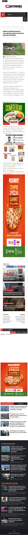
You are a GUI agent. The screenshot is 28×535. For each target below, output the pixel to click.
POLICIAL (8, 26)
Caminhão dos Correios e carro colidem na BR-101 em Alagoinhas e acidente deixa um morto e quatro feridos (17, 489)
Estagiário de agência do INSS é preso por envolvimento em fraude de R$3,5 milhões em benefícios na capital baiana (18, 424)
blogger (13, 332)
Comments (21, 403)
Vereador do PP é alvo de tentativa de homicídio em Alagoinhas (15, 520)
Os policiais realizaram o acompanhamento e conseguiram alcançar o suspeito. (13, 277)
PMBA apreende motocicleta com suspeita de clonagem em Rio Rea (13, 293)
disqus (18, 332)
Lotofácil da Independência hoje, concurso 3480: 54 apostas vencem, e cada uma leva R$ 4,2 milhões (17, 510)
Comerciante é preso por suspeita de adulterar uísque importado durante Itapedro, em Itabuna (14, 307)
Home (4, 26)
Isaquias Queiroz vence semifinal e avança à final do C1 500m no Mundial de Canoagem (18, 408)
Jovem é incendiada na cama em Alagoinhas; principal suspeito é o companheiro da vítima (17, 499)
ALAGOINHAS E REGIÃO (8, 273)
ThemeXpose (17, 533)
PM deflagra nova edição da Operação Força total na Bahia (18, 431)
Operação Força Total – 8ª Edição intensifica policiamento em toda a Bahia (18, 415)
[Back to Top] (14, 531)
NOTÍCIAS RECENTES (7, 403)
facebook (24, 332)
